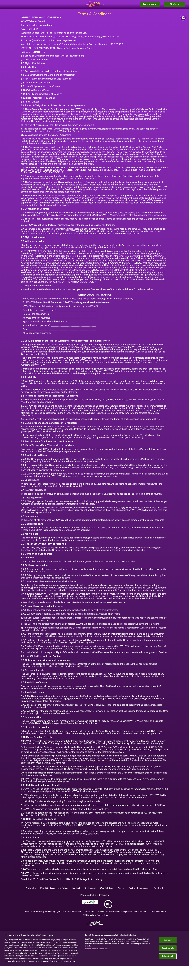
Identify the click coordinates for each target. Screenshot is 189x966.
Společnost (90, 888)
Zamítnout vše (168, 948)
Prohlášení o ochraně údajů (54, 888)
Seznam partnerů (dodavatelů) (97, 949)
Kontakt (76, 888)
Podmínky (30, 888)
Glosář (121, 888)
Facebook (158, 888)
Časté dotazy (106, 888)
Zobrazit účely (168, 956)
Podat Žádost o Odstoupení (94, 895)
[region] (94, 948)
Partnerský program (139, 888)
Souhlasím (168, 940)
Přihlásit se (174, 4)
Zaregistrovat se (150, 4)
